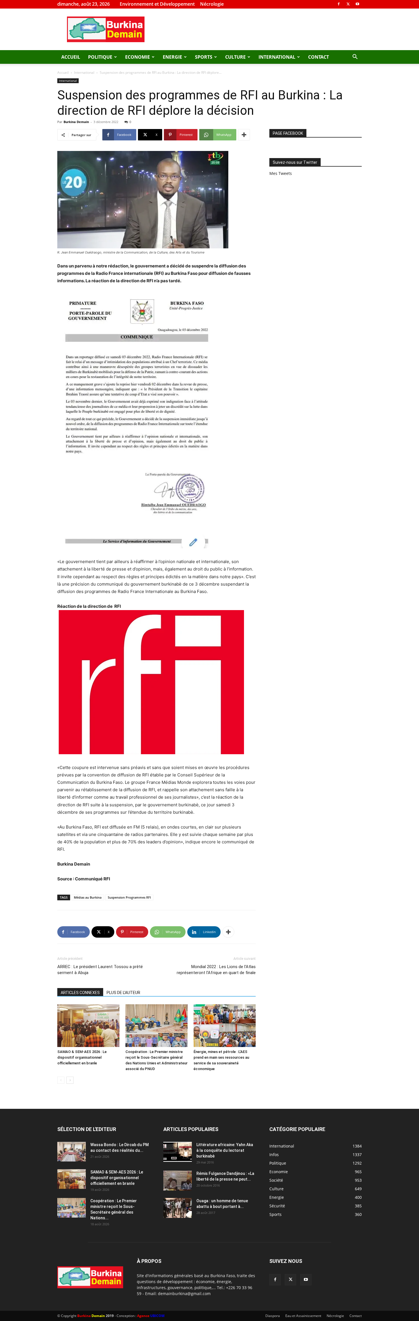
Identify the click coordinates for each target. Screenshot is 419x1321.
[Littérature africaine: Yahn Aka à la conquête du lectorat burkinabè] (177, 1152)
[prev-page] (60, 1080)
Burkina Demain (76, 122)
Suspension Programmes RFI (129, 897)
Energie (172, 57)
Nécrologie (212, 4)
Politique (100, 57)
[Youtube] (357, 4)
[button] (355, 57)
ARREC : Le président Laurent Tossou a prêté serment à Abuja (100, 969)
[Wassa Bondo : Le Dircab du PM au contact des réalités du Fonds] (71, 1152)
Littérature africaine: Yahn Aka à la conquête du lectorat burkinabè (224, 1150)
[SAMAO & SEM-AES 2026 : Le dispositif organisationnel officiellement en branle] (88, 1025)
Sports (203, 57)
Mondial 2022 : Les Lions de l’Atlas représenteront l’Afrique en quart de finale (216, 969)
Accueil (70, 57)
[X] (348, 4)
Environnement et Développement (157, 4)
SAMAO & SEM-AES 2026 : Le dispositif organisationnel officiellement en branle (82, 1057)
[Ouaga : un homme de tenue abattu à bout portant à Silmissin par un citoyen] (177, 1208)
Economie (137, 57)
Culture (235, 57)
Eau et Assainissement (303, 1315)
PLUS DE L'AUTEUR (123, 992)
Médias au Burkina (87, 897)
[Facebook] (338, 4)
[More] (244, 134)
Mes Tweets (280, 173)
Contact (318, 57)
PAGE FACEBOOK (288, 133)
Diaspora (272, 1315)
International (277, 57)
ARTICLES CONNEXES (80, 992)
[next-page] (70, 1080)
